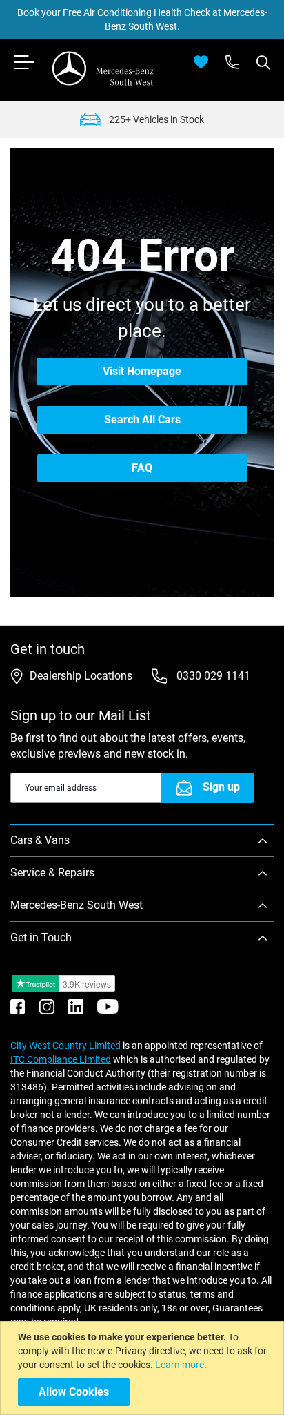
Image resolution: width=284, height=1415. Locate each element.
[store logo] (103, 68)
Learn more (179, 1364)
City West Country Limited (65, 1045)
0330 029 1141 (212, 675)
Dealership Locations (81, 675)
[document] (144, 1368)
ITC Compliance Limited (60, 1059)
